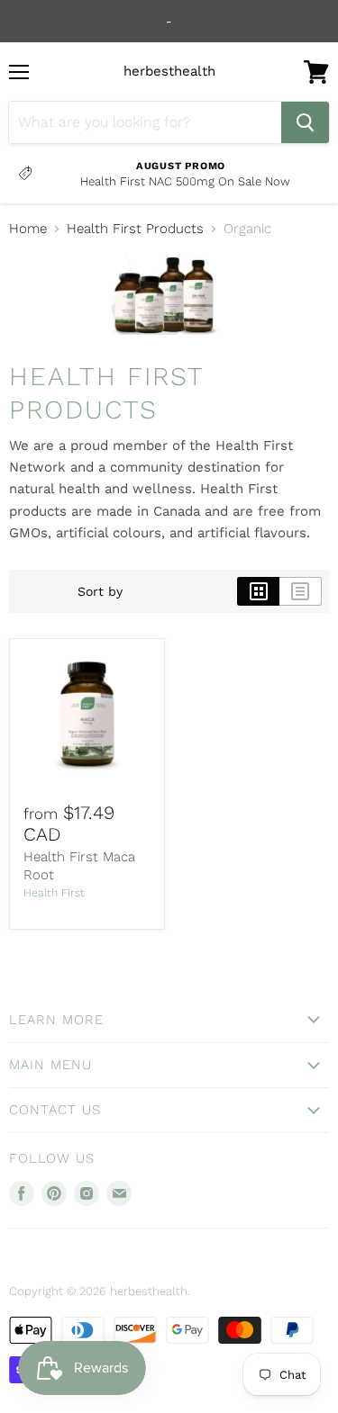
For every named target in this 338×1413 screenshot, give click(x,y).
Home (28, 229)
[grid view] (258, 591)
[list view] (300, 591)
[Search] (305, 122)
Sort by (100, 591)
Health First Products (135, 229)
